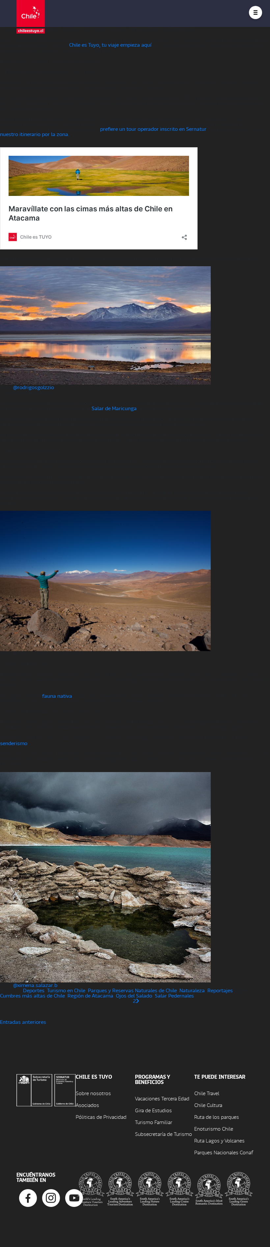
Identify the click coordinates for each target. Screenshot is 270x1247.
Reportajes (220, 990)
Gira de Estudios (153, 1110)
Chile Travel (206, 1093)
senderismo (13, 743)
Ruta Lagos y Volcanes (219, 1140)
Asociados (87, 1104)
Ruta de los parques (216, 1116)
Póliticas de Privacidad (101, 1116)
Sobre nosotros (93, 1093)
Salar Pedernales (174, 995)
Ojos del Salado (134, 995)
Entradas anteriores (23, 1021)
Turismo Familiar (153, 1121)
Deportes (33, 990)
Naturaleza (192, 990)
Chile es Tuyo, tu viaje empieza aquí (110, 44)
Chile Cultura (208, 1104)
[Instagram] (51, 1197)
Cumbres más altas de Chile (32, 995)
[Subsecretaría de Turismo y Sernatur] (46, 1089)
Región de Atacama (90, 995)
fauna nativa (56, 695)
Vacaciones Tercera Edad (162, 1098)
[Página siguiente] (137, 1000)
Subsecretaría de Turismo (163, 1133)
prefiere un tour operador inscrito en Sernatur (153, 128)
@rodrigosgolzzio (33, 387)
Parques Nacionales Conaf (223, 1152)
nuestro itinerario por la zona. (34, 133)
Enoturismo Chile (213, 1128)
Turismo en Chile (66, 990)
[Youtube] (74, 1197)
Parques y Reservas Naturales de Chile (132, 990)
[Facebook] (28, 1197)
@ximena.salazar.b (35, 984)
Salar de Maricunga (114, 408)
